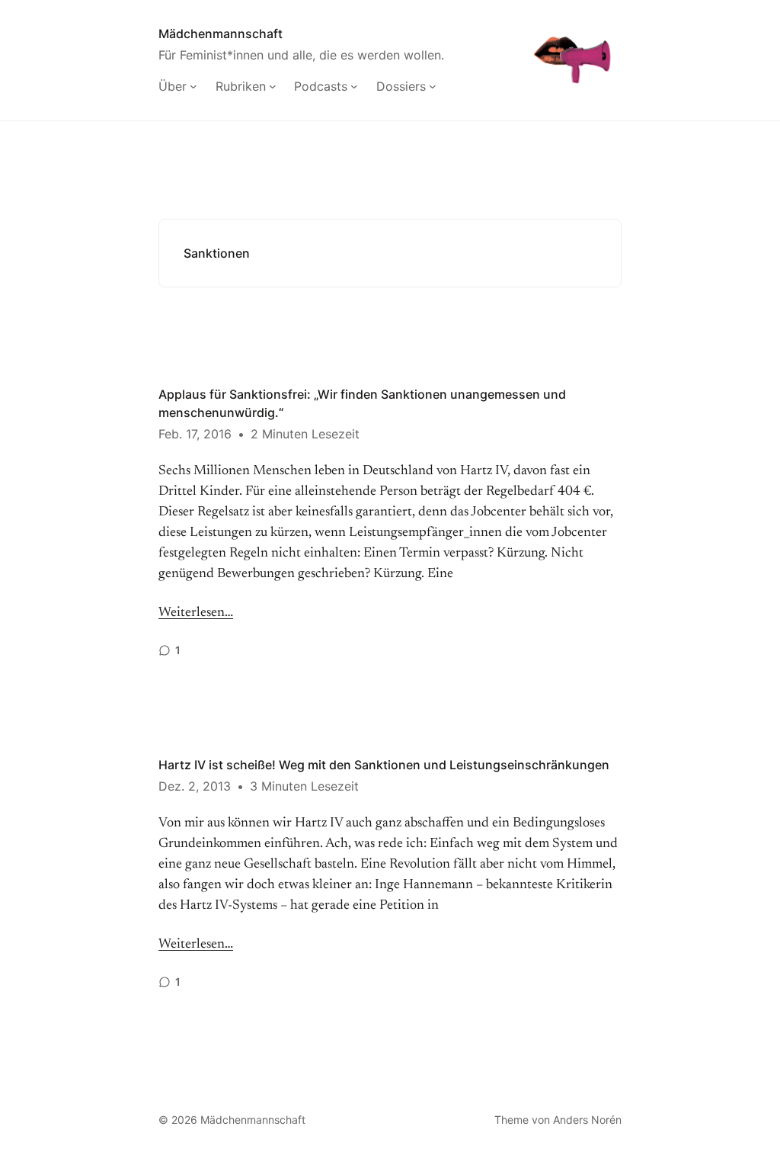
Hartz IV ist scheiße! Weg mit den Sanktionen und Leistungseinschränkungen (383, 764)
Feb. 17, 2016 (195, 433)
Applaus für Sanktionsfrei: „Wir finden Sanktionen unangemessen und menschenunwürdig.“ (362, 403)
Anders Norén (587, 1119)
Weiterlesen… (195, 613)
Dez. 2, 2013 (194, 786)
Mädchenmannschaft (220, 33)
